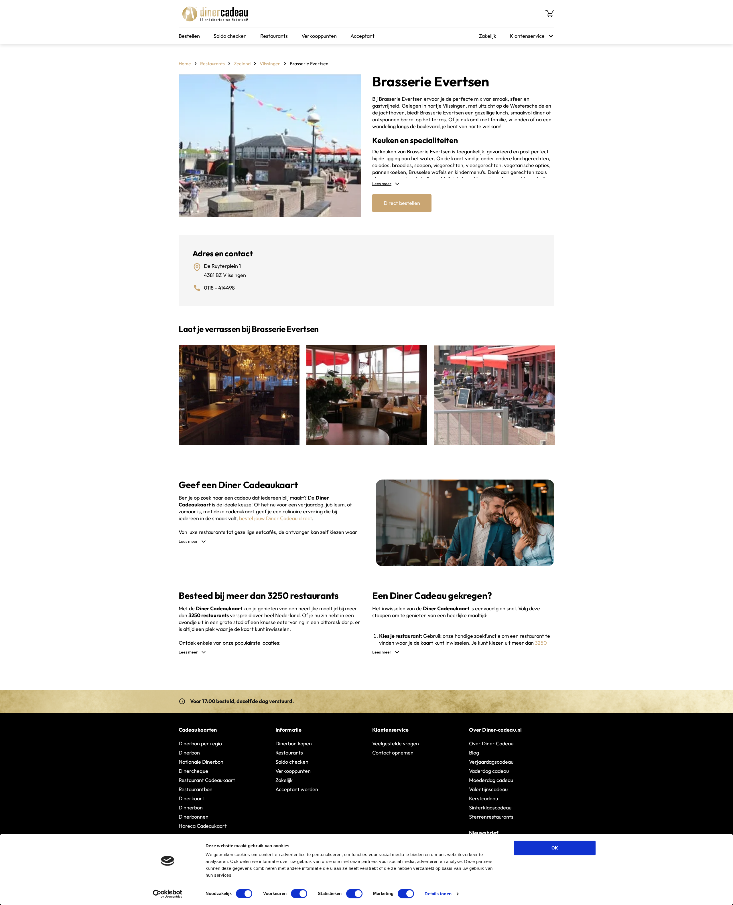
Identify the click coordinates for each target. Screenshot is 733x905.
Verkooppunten (319, 36)
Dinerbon (189, 752)
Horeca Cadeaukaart (203, 826)
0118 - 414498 (219, 287)
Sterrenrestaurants (491, 816)
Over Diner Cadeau (491, 743)
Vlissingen (270, 63)
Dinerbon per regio (200, 743)
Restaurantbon (195, 789)
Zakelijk (487, 36)
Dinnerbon (191, 807)
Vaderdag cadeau (489, 771)
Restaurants (274, 36)
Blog (474, 752)
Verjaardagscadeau (491, 762)
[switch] (299, 893)
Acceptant (362, 36)
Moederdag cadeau (491, 780)
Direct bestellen (402, 203)
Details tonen (438, 893)
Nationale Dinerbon (201, 762)
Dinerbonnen (193, 816)
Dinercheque (193, 771)
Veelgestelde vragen (395, 743)
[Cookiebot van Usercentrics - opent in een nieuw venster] (168, 894)
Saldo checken (230, 36)
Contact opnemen (392, 752)
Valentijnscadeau (488, 789)
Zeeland (242, 63)
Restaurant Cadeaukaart (207, 780)
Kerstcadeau (483, 798)
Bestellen (189, 36)
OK (554, 847)
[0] (549, 13)
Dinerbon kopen (293, 743)
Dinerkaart (191, 798)
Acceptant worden (296, 789)
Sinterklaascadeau (490, 807)
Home (185, 63)
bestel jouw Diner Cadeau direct (275, 518)
